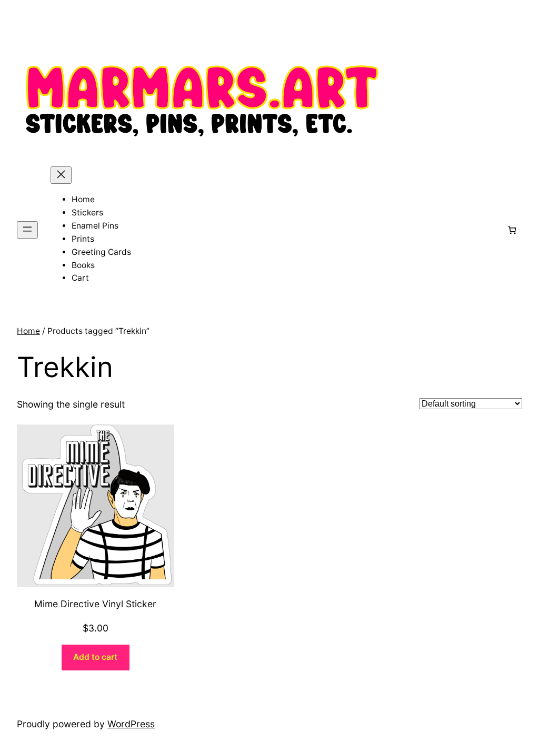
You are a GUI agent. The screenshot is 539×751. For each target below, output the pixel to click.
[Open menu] (27, 230)
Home (28, 331)
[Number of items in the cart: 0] (512, 230)
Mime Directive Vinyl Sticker (95, 603)
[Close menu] (61, 175)
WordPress (131, 723)
